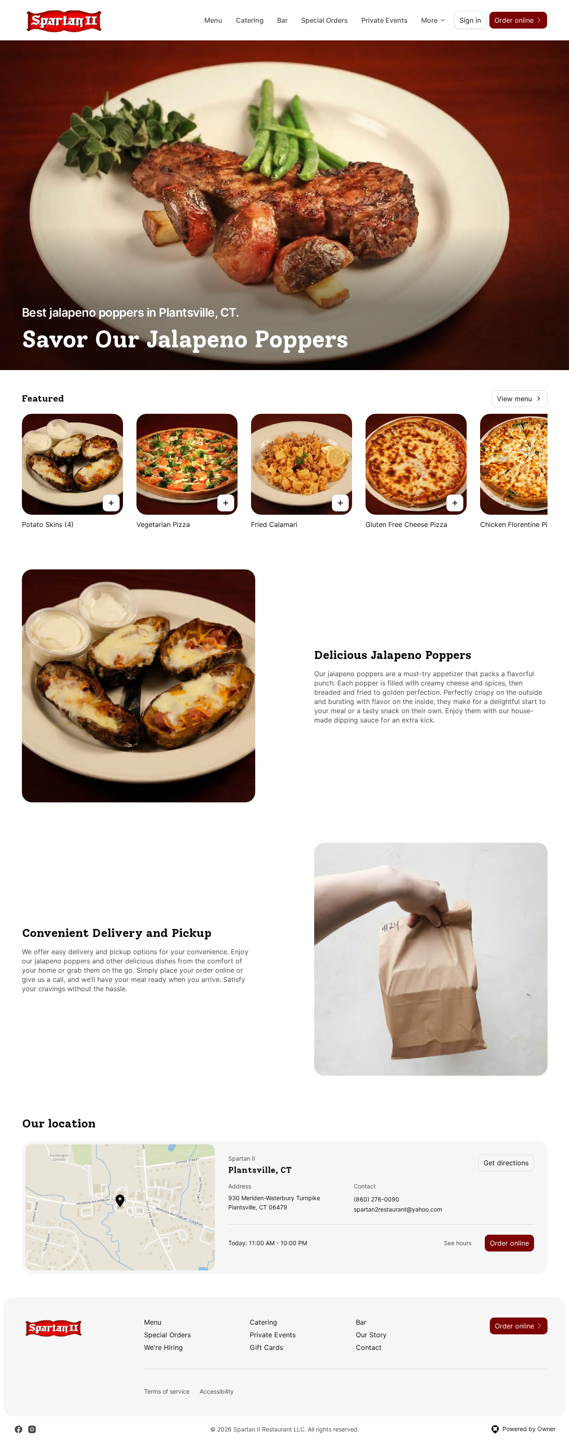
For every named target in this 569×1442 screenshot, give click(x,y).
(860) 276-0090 (376, 1200)
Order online (509, 1243)
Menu (213, 20)
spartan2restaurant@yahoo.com (398, 1210)
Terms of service (167, 1391)
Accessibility (217, 1391)
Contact (369, 1347)
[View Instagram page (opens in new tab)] (32, 1429)
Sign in (470, 20)
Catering (250, 20)
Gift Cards (266, 1347)
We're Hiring (163, 1347)
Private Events (384, 20)
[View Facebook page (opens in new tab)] (18, 1429)
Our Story (371, 1335)
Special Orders (324, 20)
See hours (457, 1242)
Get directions (506, 1163)
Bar (282, 20)
